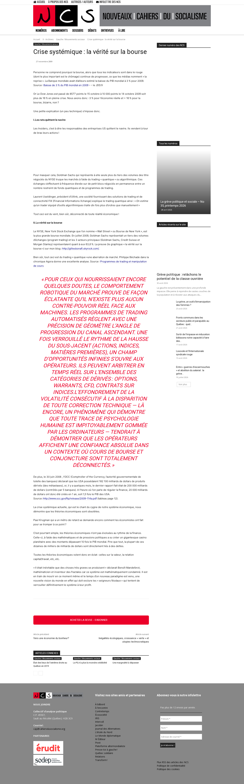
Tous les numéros (168, 143)
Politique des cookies (168, 769)
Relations (100, 756)
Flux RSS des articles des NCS (173, 762)
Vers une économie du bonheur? (51, 638)
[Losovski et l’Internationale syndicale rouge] (165, 355)
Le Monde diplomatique (108, 735)
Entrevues (107, 30)
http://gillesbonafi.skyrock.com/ (80, 248)
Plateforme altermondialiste (110, 746)
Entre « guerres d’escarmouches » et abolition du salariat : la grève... (193, 370)
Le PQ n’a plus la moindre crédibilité (90, 662)
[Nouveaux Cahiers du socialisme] (122, 15)
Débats (92, 30)
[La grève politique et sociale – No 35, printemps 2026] (184, 182)
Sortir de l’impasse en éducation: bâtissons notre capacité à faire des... (193, 337)
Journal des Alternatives (107, 728)
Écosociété (101, 714)
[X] (202, 2)
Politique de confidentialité (171, 765)
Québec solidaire (104, 753)
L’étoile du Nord (103, 732)
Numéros (41, 30)
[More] (109, 607)
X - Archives (48, 39)
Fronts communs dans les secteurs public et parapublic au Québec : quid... (192, 321)
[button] (186, 2)
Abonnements (59, 30)
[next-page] (41, 673)
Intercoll (99, 721)
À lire (121, 30)
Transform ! (101, 760)
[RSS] (197, 2)
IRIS (97, 718)
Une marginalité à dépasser (126, 662)
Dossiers (77, 30)
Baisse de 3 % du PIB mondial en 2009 (65, 85)
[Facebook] (191, 2)
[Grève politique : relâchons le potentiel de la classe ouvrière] (184, 250)
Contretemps (102, 711)
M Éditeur (100, 739)
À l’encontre (101, 707)
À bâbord (100, 704)
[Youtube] (208, 2)
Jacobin (99, 725)
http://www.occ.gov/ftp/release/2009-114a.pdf (70, 498)
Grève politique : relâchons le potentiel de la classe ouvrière (180, 277)
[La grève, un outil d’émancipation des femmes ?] (165, 306)
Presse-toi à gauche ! (106, 749)
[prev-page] (35, 673)
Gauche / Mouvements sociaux (70, 39)
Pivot (98, 742)
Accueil (36, 39)
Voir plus (183, 384)
